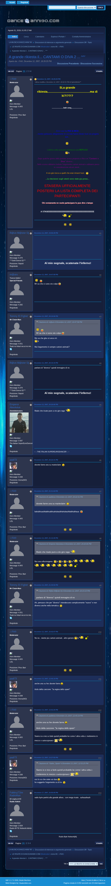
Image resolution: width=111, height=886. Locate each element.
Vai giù (11, 71)
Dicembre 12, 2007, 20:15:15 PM (46, 363)
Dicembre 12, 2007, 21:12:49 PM (46, 538)
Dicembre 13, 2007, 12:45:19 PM (46, 679)
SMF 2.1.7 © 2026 (11, 880)
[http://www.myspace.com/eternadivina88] (11, 112)
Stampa (99, 71)
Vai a (66, 864)
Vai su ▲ (102, 880)
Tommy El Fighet (19, 316)
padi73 (13, 459)
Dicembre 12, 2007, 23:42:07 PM (46, 632)
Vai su (10, 843)
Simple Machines (25, 880)
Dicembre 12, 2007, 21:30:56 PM (46, 585)
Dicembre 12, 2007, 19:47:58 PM (46, 274)
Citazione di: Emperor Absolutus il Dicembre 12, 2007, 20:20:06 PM (64, 544)
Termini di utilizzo (92, 880)
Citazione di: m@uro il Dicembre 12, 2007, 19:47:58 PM (60, 322)
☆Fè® (60, 47)
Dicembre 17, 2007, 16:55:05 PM (46, 792)
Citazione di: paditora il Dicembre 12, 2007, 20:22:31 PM (60, 497)
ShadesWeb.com (25, 883)
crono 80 (54, 47)
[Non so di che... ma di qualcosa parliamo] (11, 352)
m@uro (14, 274)
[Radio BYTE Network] (11, 834)
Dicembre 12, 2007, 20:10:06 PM (46, 316)
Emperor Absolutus (15, 406)
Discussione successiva (91, 63)
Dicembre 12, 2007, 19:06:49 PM (46, 233)
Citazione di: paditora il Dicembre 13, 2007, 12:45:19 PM (60, 716)
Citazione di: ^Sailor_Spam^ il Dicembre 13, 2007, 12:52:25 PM (63, 763)
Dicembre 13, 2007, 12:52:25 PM (46, 710)
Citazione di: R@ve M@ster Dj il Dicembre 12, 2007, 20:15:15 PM (64, 591)
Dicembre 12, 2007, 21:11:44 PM (46, 491)
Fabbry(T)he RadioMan (16, 794)
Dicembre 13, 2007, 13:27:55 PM (46, 757)
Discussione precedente (68, 63)
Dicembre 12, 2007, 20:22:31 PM (46, 460)
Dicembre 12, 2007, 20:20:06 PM (46, 404)
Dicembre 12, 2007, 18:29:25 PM (48, 79)
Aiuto (83, 880)
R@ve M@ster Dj (19, 233)
